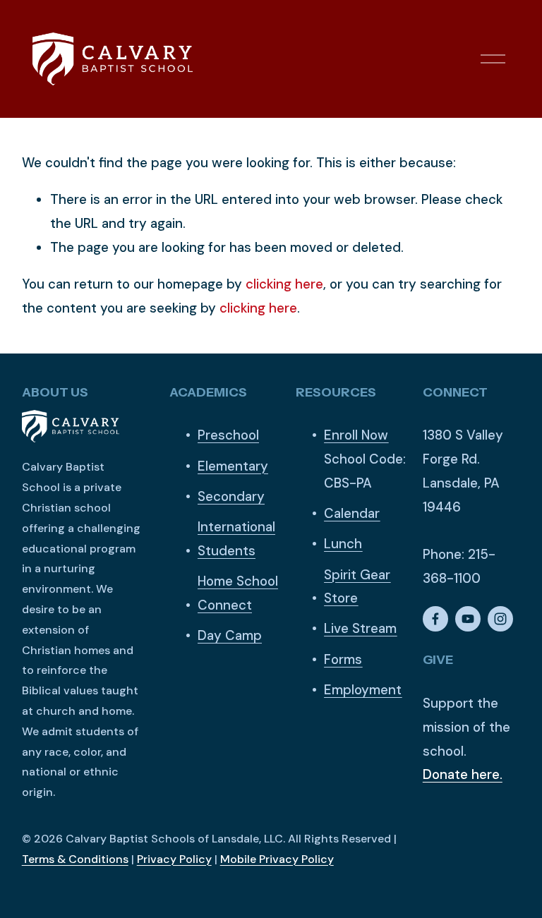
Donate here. (462, 774)
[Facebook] (435, 619)
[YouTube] (468, 619)
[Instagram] (500, 619)
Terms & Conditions (75, 859)
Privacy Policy (174, 859)
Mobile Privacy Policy (277, 859)
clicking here (284, 284)
